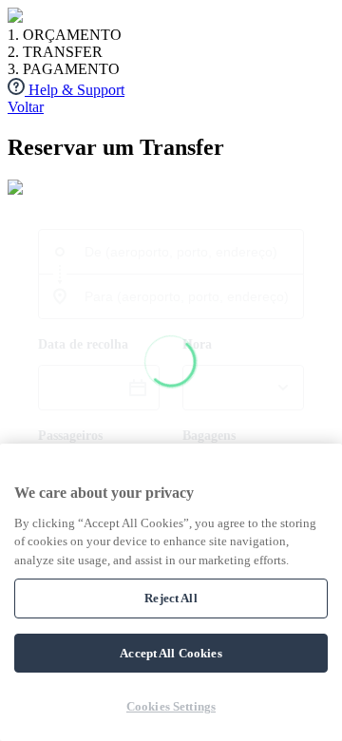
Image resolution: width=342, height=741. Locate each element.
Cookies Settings (171, 706)
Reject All (170, 598)
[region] (171, 592)
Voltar (26, 107)
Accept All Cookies (170, 653)
